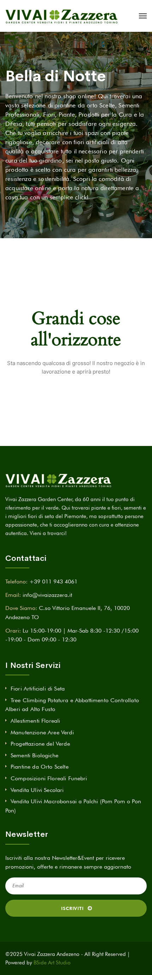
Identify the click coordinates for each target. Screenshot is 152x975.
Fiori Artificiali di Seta (38, 688)
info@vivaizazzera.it (47, 595)
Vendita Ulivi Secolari (37, 790)
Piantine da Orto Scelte (40, 766)
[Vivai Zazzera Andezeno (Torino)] (61, 16)
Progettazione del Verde (40, 743)
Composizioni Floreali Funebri (49, 778)
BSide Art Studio (52, 962)
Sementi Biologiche (34, 755)
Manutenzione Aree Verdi (42, 732)
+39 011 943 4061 (53, 581)
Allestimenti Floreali (35, 720)
